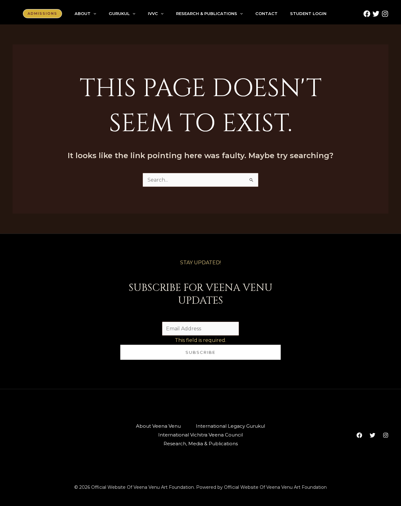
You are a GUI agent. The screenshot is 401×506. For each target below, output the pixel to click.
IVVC (153, 13)
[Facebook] (366, 13)
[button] (42, 13)
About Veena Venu (158, 426)
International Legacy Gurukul (230, 426)
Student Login (308, 13)
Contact (266, 13)
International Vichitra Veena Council (200, 435)
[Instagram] (385, 13)
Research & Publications (206, 13)
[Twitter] (375, 13)
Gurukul (119, 13)
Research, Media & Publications (201, 444)
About (83, 13)
